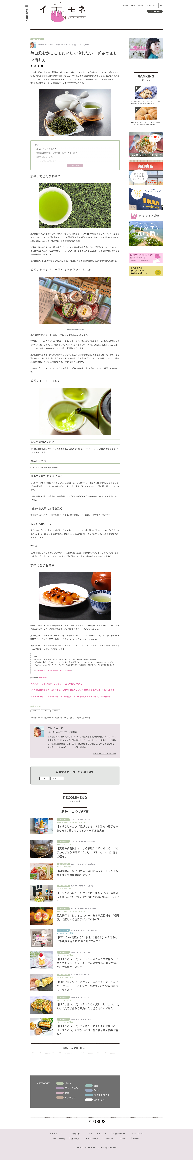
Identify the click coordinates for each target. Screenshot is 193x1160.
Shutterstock (42, 678)
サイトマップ (92, 1138)
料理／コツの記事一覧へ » (74, 1048)
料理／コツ (57, 778)
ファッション (71, 1088)
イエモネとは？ (154, 11)
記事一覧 (75, 1138)
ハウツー (45, 711)
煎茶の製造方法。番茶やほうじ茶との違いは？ (56, 153)
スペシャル (99, 1099)
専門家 (140, 5)
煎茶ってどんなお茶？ (46, 148)
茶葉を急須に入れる (48, 161)
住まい (97, 1090)
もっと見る (75, 165)
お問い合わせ (138, 1133)
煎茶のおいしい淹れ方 (46, 157)
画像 (133, 5)
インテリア (70, 1097)
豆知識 (56, 711)
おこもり (35, 711)
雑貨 (96, 1085)
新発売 (125, 5)
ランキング (150, 5)
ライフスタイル (101, 1095)
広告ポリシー (119, 1133)
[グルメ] (75, 39)
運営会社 (76, 1133)
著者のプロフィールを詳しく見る (104, 753)
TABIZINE (108, 1138)
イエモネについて (57, 1133)
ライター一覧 (59, 1138)
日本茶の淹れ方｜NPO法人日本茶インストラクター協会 (53, 670)
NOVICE (123, 1138)
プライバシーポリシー (96, 1133)
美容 (67, 1093)
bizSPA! (136, 1138)
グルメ (44, 778)
